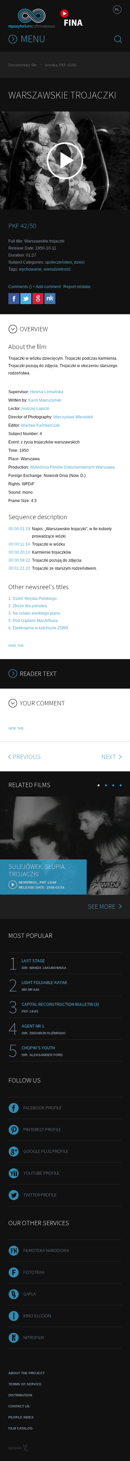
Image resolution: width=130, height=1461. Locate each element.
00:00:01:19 (19, 529)
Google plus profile (45, 1151)
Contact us (19, 1406)
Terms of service (25, 1384)
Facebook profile (42, 1108)
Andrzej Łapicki (35, 408)
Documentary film (22, 65)
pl (117, 9)
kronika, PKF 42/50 (60, 65)
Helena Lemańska (46, 392)
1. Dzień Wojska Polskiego (32, 598)
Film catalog (20, 1428)
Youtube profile (41, 1173)
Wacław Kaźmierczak (40, 425)
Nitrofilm (33, 1337)
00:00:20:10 (19, 552)
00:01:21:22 (19, 568)
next (109, 756)
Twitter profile (40, 1195)
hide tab (16, 645)
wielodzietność (57, 269)
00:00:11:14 (19, 544)
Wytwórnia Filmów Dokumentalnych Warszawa (72, 467)
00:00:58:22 (19, 560)
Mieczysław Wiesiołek (73, 417)
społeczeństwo (58, 262)
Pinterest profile (42, 1129)
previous (27, 756)
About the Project (26, 1373)
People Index (21, 1417)
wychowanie (30, 269)
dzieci (79, 262)
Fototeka (33, 1272)
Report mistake (77, 286)
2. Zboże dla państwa (27, 606)
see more (101, 906)
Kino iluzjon (37, 1316)
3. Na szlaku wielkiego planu (34, 613)
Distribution (20, 1395)
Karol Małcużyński (44, 400)
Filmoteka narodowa (46, 1250)
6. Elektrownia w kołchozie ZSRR (38, 628)
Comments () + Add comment (34, 286)
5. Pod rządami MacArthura (33, 620)
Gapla (29, 1294)
